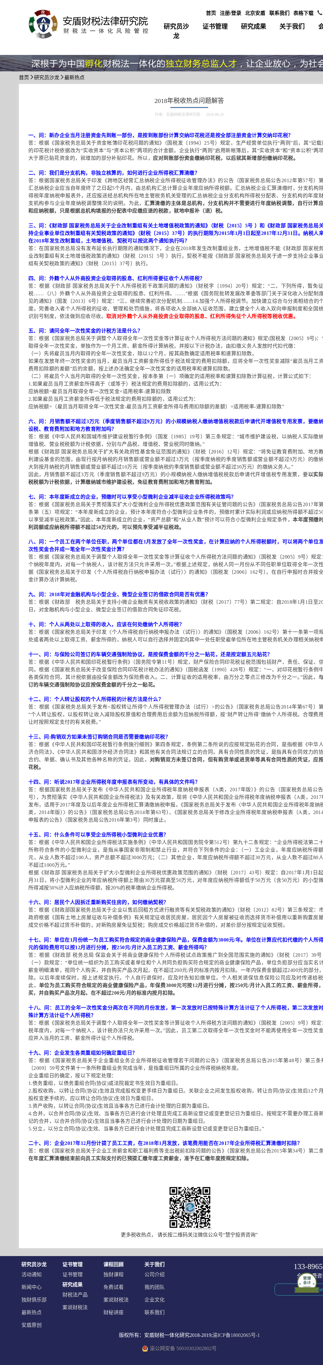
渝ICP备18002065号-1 (236, 1335)
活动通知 (31, 1274)
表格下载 (303, 13)
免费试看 (113, 1287)
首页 (211, 13)
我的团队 (154, 1287)
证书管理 (215, 26)
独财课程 (113, 1274)
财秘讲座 (113, 1312)
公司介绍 (154, 1274)
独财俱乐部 (34, 1299)
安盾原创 (31, 1325)
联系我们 (279, 13)
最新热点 (74, 77)
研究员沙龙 (176, 31)
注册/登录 (230, 13)
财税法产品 (75, 1294)
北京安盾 (255, 13)
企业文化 (154, 1299)
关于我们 (292, 26)
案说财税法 (75, 1307)
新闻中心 (31, 1287)
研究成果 (253, 26)
